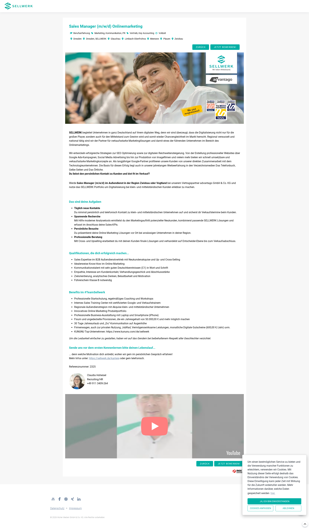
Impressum (75, 508)
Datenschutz (57, 508)
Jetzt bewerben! (225, 47)
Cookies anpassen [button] (260, 508)
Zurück (201, 47)
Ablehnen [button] (288, 508)
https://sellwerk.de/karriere (104, 358)
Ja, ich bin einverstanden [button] (274, 501)
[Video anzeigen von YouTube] (154, 426)
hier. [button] (273, 493)
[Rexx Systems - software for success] (238, 471)
